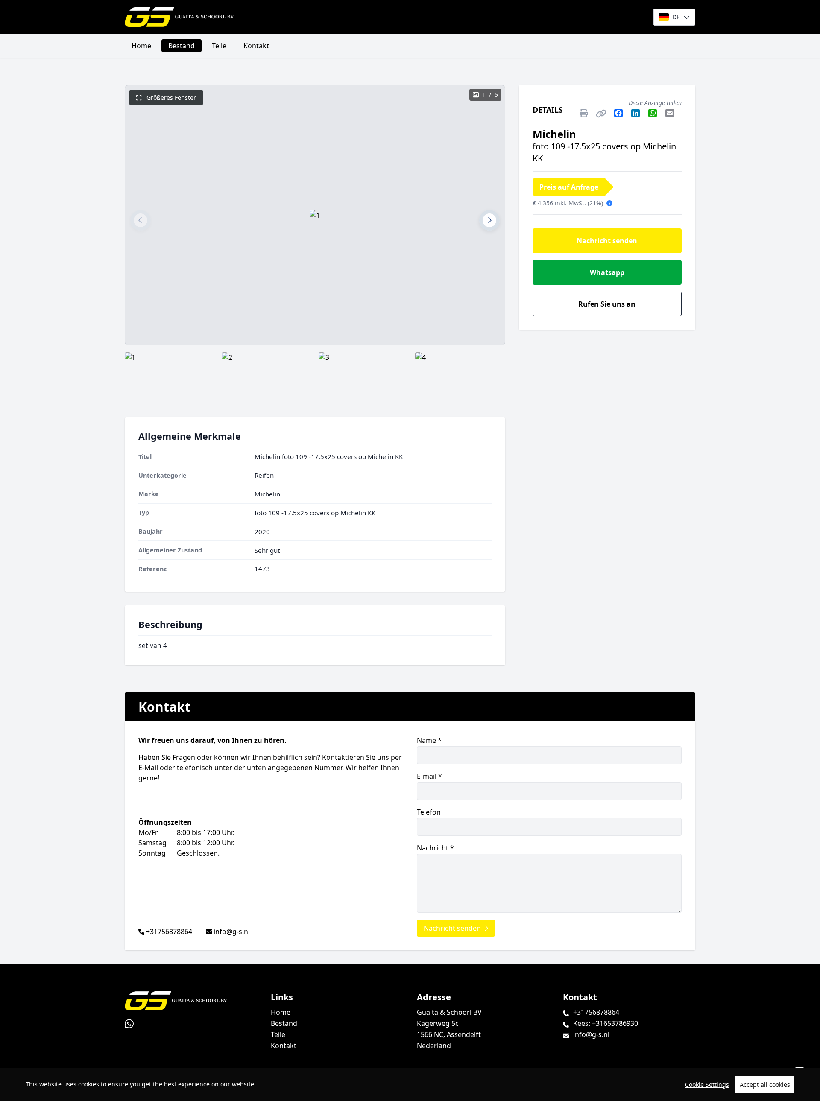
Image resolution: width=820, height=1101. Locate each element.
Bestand (181, 45)
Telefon (429, 812)
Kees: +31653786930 (605, 1023)
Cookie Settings (707, 1085)
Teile (219, 45)
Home (141, 45)
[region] (410, 1084)
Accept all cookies (765, 1085)
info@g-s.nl (232, 931)
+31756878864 (169, 931)
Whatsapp (607, 272)
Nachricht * (435, 848)
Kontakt (256, 45)
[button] (140, 220)
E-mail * (429, 776)
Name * (429, 740)
